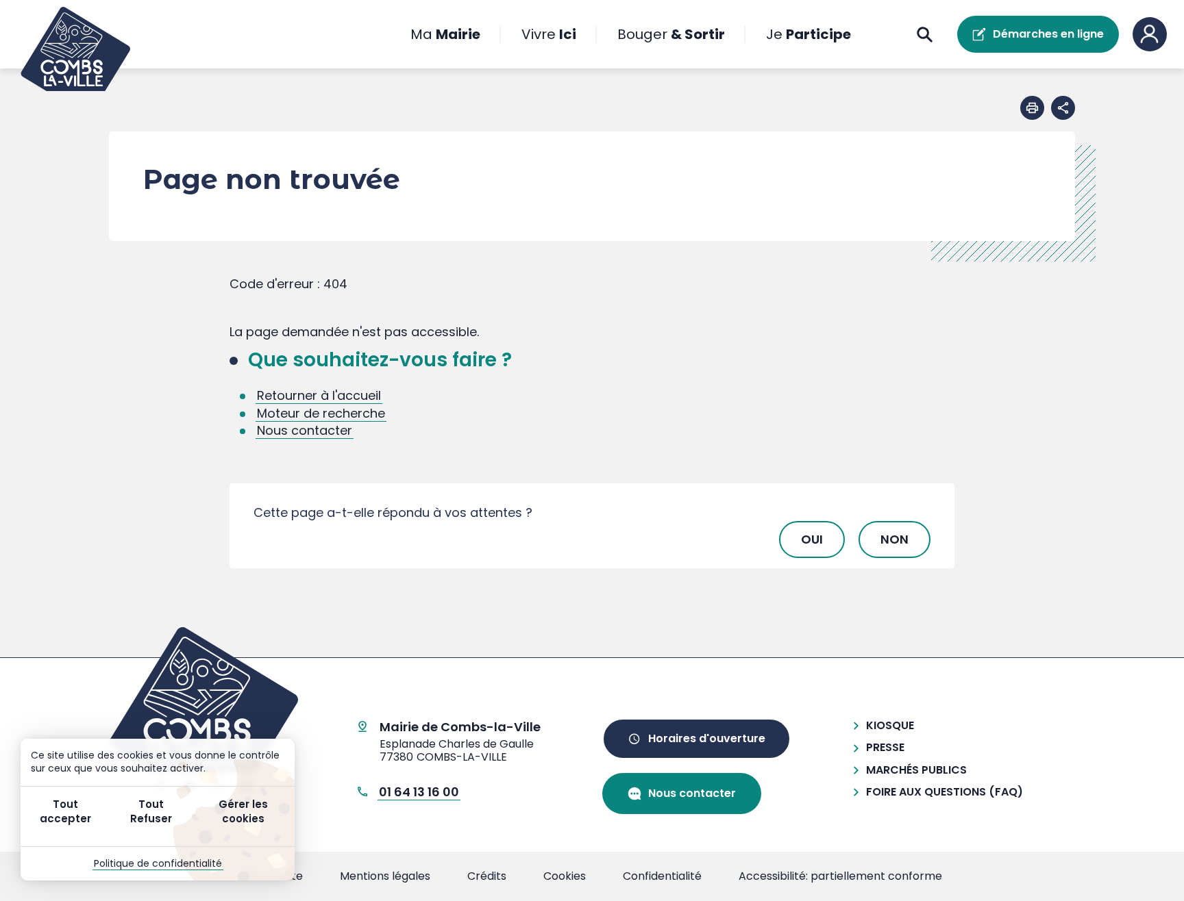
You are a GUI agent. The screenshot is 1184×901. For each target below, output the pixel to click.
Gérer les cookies (243, 811)
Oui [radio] (812, 539)
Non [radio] (894, 539)
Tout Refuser (151, 811)
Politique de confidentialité (158, 863)
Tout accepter (65, 811)
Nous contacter (304, 430)
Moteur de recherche (321, 413)
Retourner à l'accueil (319, 395)
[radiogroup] (592, 539)
